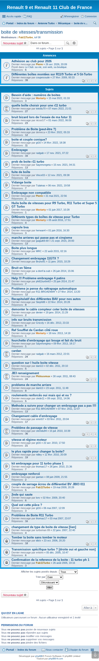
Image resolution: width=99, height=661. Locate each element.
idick (38, 540)
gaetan (40, 477)
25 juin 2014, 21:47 (63, 281)
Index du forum (26, 649)
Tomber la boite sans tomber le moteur (39, 537)
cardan (16, 351)
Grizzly (40, 322)
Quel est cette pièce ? (27, 505)
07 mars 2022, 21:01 (59, 108)
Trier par (41, 577)
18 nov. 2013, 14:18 (59, 333)
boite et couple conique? (29, 139)
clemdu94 (41, 430)
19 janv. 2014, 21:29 (57, 312)
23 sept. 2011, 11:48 (57, 388)
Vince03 (40, 175)
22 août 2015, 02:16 (55, 251)
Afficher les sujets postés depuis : (40, 571)
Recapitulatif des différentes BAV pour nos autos (46, 299)
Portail (9, 23)
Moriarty (41, 98)
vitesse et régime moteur (29, 439)
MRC (39, 251)
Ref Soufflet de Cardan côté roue (35, 330)
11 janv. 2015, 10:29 (59, 261)
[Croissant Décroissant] (49, 582)
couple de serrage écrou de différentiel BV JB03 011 (48, 484)
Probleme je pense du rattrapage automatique (44, 288)
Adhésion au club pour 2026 (32, 61)
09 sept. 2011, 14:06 (58, 398)
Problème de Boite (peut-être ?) (34, 129)
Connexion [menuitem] (91, 16)
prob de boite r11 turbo (28, 161)
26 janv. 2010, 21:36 (61, 466)
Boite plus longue (24, 248)
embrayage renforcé (26, 474)
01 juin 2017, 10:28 (59, 209)
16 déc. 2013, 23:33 (58, 322)
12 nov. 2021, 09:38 (59, 175)
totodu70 (41, 108)
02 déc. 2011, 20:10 (57, 365)
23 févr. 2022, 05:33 (59, 132)
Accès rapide (13, 16)
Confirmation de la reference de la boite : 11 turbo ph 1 (50, 559)
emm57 (40, 419)
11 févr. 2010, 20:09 (56, 454)
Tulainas (40, 185)
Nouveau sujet (13, 43)
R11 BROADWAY (45, 291)
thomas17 (41, 466)
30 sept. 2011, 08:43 (64, 376)
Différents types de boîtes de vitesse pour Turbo (46, 217)
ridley (39, 454)
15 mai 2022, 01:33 (59, 98)
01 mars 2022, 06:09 (59, 120)
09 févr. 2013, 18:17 (64, 343)
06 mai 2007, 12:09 (54, 508)
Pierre (39, 64)
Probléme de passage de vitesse (35, 427)
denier (39, 312)
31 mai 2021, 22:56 (56, 195)
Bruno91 (40, 261)
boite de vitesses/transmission (32, 32)
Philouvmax (43, 376)
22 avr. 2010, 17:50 (54, 442)
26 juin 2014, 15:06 (63, 271)
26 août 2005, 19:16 (64, 562)
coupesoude (43, 77)
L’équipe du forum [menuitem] (78, 649)
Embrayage (20, 150)
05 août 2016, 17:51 (60, 220)
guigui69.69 (42, 240)
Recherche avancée (74, 43)
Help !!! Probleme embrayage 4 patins (38, 278)
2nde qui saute (22, 494)
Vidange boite (21, 182)
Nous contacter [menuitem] (54, 649)
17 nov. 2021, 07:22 (57, 153)
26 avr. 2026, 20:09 (56, 64)
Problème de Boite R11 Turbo (32, 515)
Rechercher (67, 43)
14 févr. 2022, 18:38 (55, 142)
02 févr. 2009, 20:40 (54, 497)
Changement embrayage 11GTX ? (35, 258)
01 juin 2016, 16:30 (58, 230)
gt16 (38, 142)
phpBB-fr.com (56, 658)
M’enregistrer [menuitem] (71, 16)
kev (38, 497)
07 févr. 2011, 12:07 (69, 408)
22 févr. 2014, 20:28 (59, 302)
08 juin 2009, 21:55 (56, 477)
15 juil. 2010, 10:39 (60, 430)
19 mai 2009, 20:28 (63, 487)
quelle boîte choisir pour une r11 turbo (39, 105)
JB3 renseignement (25, 373)
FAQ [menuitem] (29, 16)
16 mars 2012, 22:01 (58, 354)
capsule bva (20, 227)
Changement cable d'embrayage (34, 416)
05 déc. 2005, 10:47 (57, 552)
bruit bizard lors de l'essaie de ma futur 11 (42, 117)
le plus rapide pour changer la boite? (38, 451)
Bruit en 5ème (21, 268)
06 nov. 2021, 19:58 (59, 185)
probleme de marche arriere (31, 385)
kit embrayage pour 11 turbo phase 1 (38, 463)
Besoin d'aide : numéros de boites (36, 95)
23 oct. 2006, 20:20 (54, 540)
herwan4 (41, 230)
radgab (40, 153)
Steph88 (40, 302)
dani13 (39, 365)
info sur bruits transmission (31, 319)
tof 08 (37, 37)
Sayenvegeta (43, 164)
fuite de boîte (21, 172)
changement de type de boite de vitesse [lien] (44, 527)
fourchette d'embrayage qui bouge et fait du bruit (46, 340)
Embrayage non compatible (31, 192)
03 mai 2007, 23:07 (60, 518)
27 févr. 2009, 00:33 (63, 77)
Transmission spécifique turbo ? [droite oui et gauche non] (54, 549)
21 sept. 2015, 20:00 (62, 240)
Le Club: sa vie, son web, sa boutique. (46, 67)
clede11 (40, 398)
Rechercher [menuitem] (95, 24)
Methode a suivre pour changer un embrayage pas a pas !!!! (54, 405)
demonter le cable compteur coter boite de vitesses (48, 309)
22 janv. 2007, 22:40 (64, 530)
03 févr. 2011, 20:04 (58, 419)
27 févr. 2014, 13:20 (69, 291)
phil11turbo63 (43, 281)
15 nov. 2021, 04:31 (64, 164)
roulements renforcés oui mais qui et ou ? (42, 395)
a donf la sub (43, 271)
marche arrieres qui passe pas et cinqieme (42, 237)
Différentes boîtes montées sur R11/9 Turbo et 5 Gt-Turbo (52, 74)
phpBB (39, 656)
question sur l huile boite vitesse (35, 362)
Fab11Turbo (26, 37)
